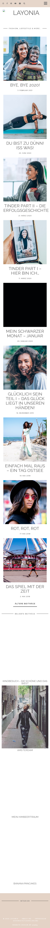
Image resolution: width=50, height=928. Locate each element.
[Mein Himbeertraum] (25, 783)
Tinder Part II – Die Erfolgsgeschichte (25, 208)
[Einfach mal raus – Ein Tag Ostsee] (25, 439)
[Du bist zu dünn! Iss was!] (25, 117)
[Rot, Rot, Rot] (25, 502)
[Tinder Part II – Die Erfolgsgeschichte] (25, 180)
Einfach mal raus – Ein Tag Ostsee (25, 468)
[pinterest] (11, 3)
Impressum (40, 919)
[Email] (20, 3)
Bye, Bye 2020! (25, 85)
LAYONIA (14, 919)
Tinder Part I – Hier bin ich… (25, 270)
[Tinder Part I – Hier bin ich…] (25, 242)
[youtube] (15, 3)
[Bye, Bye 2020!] (25, 59)
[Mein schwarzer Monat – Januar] (25, 305)
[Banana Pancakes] (25, 850)
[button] (46, 3)
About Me (26, 919)
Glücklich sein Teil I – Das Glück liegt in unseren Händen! (25, 401)
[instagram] (3, 3)
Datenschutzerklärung (25, 921)
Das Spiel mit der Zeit (25, 588)
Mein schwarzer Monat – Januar (25, 333)
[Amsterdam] (25, 716)
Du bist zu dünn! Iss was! (25, 145)
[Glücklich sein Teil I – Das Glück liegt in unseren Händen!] (25, 368)
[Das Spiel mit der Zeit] (25, 560)
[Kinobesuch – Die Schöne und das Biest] (25, 647)
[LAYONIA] (25, 13)
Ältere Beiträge (25, 603)
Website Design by (25, 925)
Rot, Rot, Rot (25, 528)
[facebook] (7, 3)
